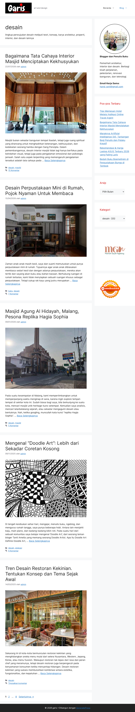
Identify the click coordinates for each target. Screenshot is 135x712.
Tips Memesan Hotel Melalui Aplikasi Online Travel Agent (112, 114)
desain (11, 167)
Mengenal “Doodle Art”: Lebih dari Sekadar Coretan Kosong (42, 445)
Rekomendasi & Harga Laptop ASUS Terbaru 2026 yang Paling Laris (114, 151)
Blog (122, 8)
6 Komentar (13, 551)
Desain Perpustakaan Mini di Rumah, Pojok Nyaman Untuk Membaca (44, 190)
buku (10, 291)
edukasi (18, 548)
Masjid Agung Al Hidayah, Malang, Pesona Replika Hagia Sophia (42, 313)
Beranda (107, 8)
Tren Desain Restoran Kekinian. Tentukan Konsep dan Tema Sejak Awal (41, 573)
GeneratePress (83, 708)
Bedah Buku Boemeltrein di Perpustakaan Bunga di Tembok (114, 162)
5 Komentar (13, 425)
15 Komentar (13, 170)
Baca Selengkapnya (55, 160)
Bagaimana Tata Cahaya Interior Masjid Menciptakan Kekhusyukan (42, 58)
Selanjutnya (26, 696)
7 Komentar (13, 294)
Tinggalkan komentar (17, 683)
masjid (18, 167)
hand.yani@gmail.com (111, 86)
